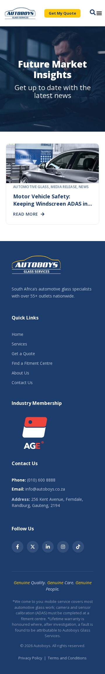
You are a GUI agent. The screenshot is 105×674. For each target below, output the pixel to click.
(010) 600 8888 (41, 480)
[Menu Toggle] (99, 13)
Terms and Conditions (67, 658)
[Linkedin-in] (48, 547)
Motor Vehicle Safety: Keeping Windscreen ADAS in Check (50, 203)
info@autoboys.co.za (45, 489)
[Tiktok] (78, 547)
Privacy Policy (30, 658)
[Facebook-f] (17, 547)
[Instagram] (63, 547)
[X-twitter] (32, 547)
